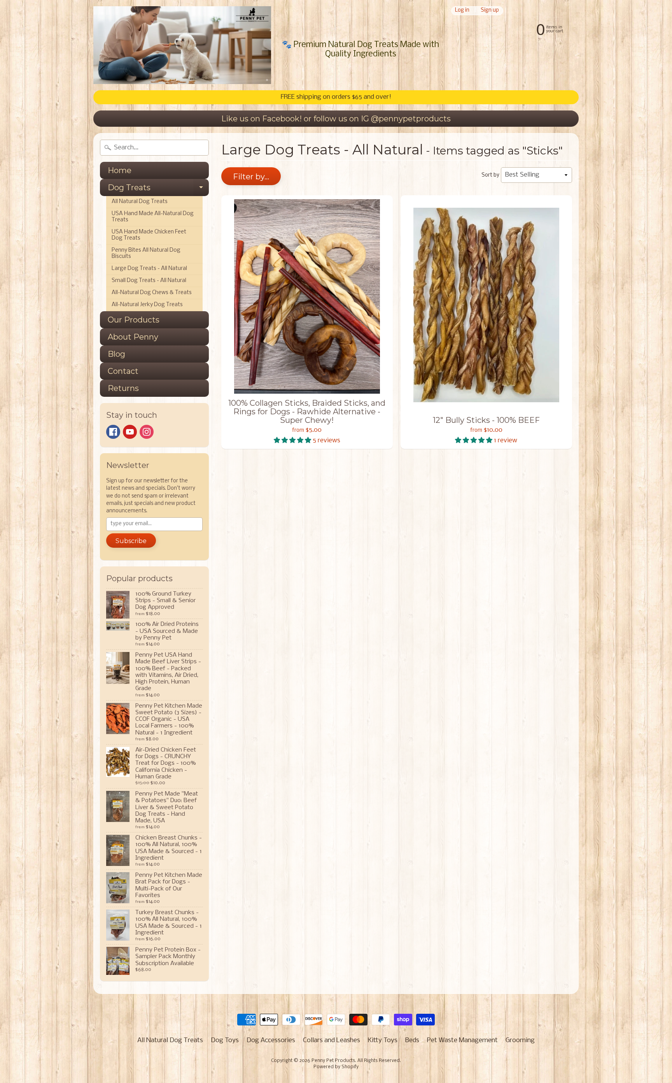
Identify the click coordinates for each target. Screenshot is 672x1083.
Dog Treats (158, 189)
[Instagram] (147, 432)
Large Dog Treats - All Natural (149, 269)
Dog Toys (225, 1040)
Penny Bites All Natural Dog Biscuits (146, 253)
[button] (293, 440)
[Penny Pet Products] (182, 45)
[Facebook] (113, 432)
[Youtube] (130, 432)
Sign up (490, 10)
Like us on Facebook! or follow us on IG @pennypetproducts (336, 118)
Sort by (490, 175)
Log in (462, 10)
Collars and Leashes (331, 1040)
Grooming (520, 1040)
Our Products (133, 319)
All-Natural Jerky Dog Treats (147, 305)
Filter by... (251, 176)
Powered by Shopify (336, 1067)
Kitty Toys (382, 1040)
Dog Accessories (271, 1040)
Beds (412, 1040)
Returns (123, 388)
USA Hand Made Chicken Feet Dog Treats (149, 235)
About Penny (133, 337)
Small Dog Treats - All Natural (149, 281)
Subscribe (131, 541)
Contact (123, 371)
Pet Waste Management (462, 1040)
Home (119, 170)
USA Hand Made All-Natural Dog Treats (153, 217)
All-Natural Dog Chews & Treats (152, 293)
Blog (116, 354)
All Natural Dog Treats (140, 202)
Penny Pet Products (333, 1060)
